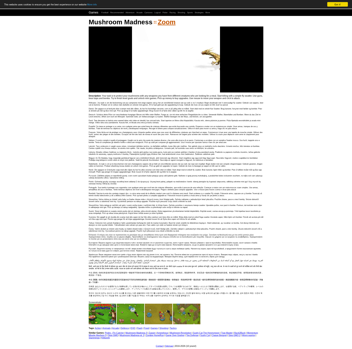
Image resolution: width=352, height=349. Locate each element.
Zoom (167, 22)
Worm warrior (248, 335)
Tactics (173, 328)
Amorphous (162, 333)
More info (92, 4)
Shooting (181, 12)
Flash (139, 328)
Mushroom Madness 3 (136, 333)
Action (98, 328)
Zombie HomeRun (155, 335)
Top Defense (192, 335)
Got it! (337, 4)
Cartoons (148, 12)
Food (146, 328)
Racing (173, 12)
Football (104, 12)
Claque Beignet (219, 335)
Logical (157, 12)
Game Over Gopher (175, 335)
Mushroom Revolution (180, 333)
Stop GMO (113, 335)
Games (93, 12)
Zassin (152, 333)
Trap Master (227, 333)
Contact (159, 346)
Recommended (117, 12)
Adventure (130, 12)
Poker (165, 12)
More (207, 12)
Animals (107, 328)
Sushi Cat (205, 335)
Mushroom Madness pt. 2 (132, 335)
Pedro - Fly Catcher (114, 333)
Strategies (199, 12)
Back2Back (239, 333)
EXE (133, 328)
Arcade (139, 12)
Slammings (94, 338)
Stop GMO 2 (234, 335)
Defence (125, 328)
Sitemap (169, 346)
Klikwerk (105, 338)
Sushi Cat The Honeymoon (206, 333)
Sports (190, 12)
